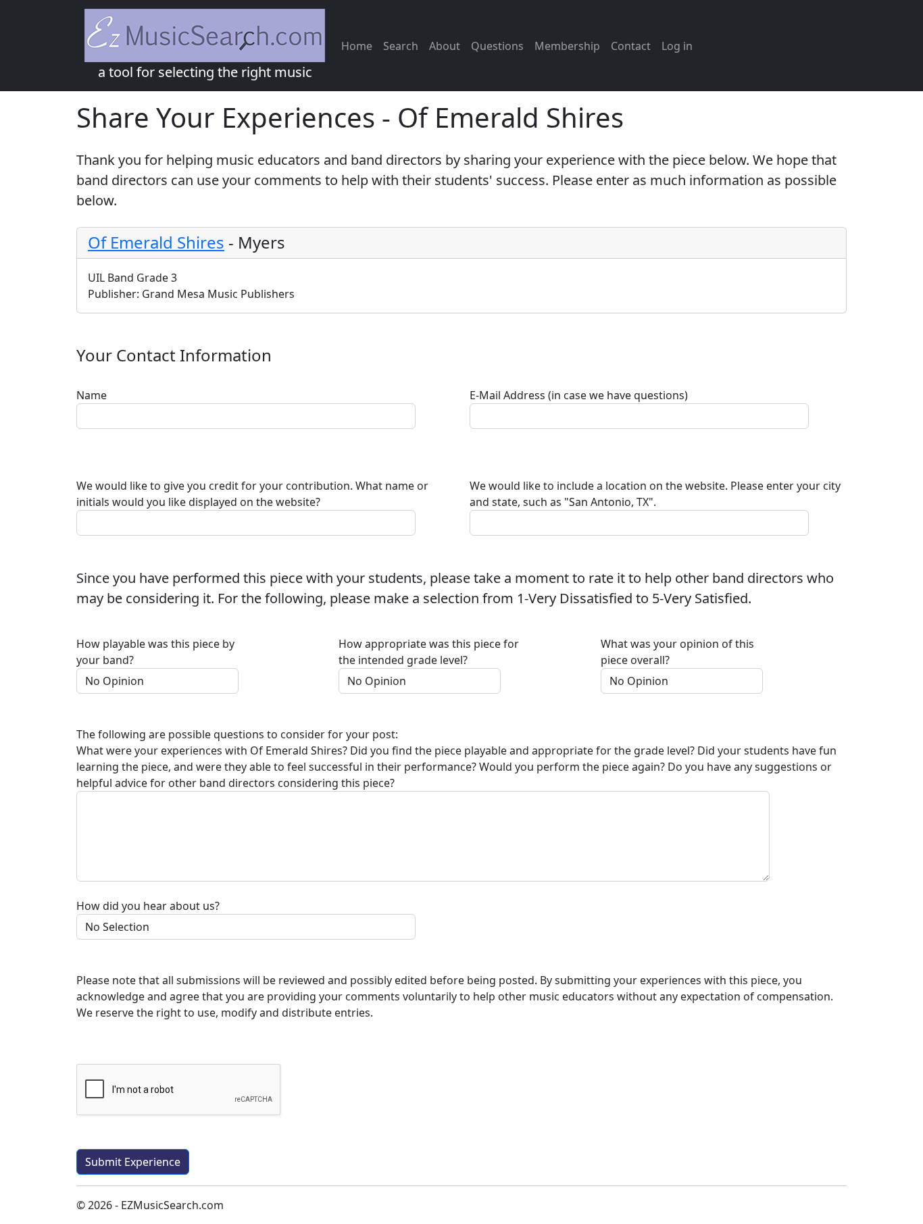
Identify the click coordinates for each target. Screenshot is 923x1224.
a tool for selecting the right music (205, 72)
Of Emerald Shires (156, 242)
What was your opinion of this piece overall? (677, 651)
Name (91, 395)
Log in (677, 46)
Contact (631, 46)
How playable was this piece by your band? (155, 651)
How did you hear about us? (148, 905)
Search (400, 46)
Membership (567, 46)
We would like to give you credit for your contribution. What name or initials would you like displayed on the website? (252, 493)
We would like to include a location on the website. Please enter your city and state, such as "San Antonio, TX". (655, 493)
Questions (497, 46)
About (444, 46)
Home (356, 46)
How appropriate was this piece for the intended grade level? (429, 651)
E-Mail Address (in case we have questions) (579, 395)
